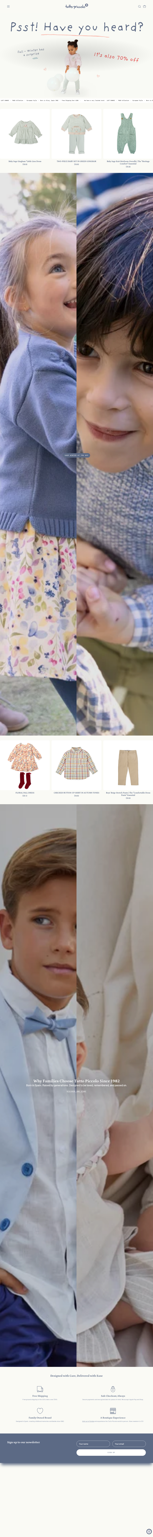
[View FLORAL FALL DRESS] (25, 765)
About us (40, 1480)
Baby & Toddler (13, 1476)
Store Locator (42, 1513)
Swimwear (11, 1492)
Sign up (111, 1452)
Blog (38, 1505)
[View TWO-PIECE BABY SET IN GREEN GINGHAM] (76, 134)
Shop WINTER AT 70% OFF (76, 455)
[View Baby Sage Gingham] (25, 134)
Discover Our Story (76, 1091)
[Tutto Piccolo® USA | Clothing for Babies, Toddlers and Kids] (76, 6)
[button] (139, 6)
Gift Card (11, 1497)
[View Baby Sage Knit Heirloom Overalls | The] (128, 134)
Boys (9, 1484)
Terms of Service (43, 1497)
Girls (9, 1480)
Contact (39, 1484)
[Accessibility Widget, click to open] (149, 1531)
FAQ (37, 1476)
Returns (39, 1488)
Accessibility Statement (46, 1501)
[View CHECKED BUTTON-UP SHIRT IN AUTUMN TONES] (76, 765)
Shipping (39, 1492)
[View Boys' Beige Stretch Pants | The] (128, 765)
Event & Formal (13, 1488)
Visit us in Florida (88, 1421)
